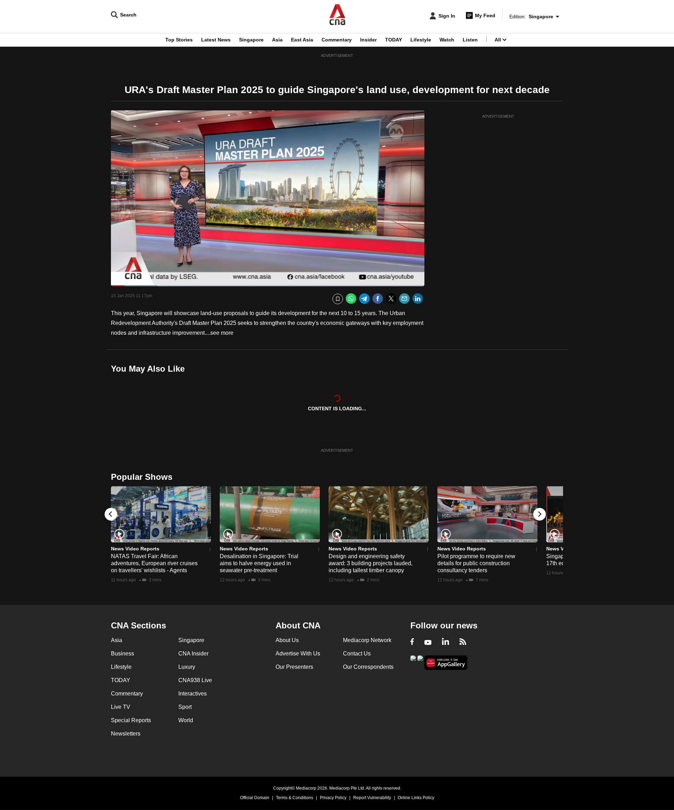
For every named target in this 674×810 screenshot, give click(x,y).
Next (539, 514)
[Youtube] (427, 642)
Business (122, 654)
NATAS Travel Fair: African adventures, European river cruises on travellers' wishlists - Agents (154, 563)
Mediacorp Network (367, 640)
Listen (470, 40)
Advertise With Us (298, 654)
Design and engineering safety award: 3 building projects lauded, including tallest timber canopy (370, 563)
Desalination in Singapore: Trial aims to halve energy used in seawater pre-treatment (259, 563)
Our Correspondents (368, 667)
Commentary (337, 40)
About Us (287, 640)
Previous (111, 514)
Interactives (192, 694)
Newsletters (125, 734)
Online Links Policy (416, 797)
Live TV (120, 707)
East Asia (302, 40)
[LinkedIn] (417, 298)
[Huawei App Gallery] (445, 662)
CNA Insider (193, 654)
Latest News (216, 40)
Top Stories (179, 40)
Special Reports (131, 720)
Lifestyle (420, 40)
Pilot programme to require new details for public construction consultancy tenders (476, 563)
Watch (447, 40)
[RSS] (463, 642)
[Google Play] (413, 661)
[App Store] (420, 661)
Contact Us (357, 654)
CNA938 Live (195, 680)
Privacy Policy (333, 797)
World (185, 720)
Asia (277, 40)
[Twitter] (391, 298)
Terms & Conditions (294, 797)
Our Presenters (294, 667)
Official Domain (254, 797)
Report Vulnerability (372, 797)
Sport (185, 707)
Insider (368, 40)
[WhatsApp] (351, 298)
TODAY (393, 40)
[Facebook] (377, 298)
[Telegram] (364, 298)
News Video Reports (135, 548)
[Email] (404, 298)
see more (221, 333)
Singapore (251, 40)
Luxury (186, 667)
